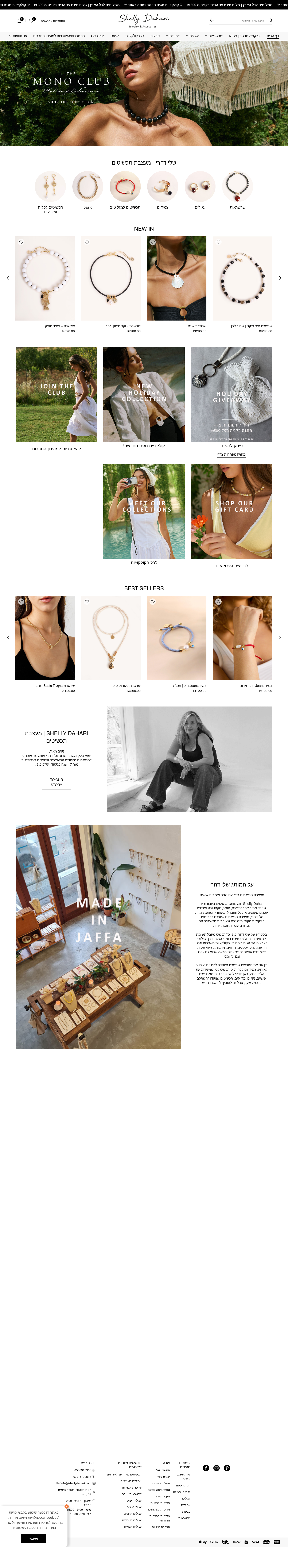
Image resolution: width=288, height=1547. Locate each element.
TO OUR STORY (56, 782)
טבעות (155, 36)
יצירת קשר (163, 1476)
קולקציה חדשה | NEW (244, 36)
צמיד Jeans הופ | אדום (256, 685)
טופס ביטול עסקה (159, 1489)
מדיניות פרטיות (160, 1503)
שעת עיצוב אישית (183, 1476)
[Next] (8, 278)
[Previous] (280, 278)
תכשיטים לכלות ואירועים (50, 209)
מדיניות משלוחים (159, 1509)
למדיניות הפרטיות (38, 1522)
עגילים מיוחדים (131, 1520)
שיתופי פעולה (181, 1492)
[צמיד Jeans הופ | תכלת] (176, 638)
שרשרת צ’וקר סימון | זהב (123, 325)
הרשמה (45, 20)
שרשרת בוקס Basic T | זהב (55, 685)
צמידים (175, 36)
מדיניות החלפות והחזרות (159, 1518)
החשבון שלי (162, 1470)
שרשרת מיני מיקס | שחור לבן (251, 325)
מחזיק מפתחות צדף (231, 454)
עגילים (194, 36)
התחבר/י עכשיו (28, 1492)
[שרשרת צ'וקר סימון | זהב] (111, 278)
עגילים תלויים (132, 1526)
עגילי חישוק (134, 1500)
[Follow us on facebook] (206, 1468)
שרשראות (216, 36)
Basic (115, 36)
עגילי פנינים (134, 1507)
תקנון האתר (162, 1496)
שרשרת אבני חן (131, 1487)
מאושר (34, 1538)
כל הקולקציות (134, 36)
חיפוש (212, 20)
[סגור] (67, 1506)
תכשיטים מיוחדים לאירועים (124, 1474)
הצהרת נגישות (161, 1527)
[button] (218, 242)
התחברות (59, 20)
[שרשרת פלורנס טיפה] (111, 638)
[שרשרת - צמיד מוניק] (45, 278)
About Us (20, 36)
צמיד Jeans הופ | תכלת (189, 685)
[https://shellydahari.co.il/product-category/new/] (144, 93)
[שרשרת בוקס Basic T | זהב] (45, 638)
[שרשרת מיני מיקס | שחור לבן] (242, 278)
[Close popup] (12, 1439)
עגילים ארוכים (132, 1513)
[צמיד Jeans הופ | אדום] (242, 638)
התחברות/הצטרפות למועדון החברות (59, 36)
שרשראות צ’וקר (131, 1494)
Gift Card (97, 36)
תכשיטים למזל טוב (125, 207)
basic (87, 207)
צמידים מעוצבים (130, 1481)
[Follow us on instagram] (216, 1468)
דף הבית (273, 36)
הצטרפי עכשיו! (42, 1480)
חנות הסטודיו (182, 1485)
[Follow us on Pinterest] (227, 1468)
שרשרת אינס (197, 325)
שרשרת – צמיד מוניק (60, 325)
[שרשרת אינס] (176, 278)
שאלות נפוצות (161, 1483)
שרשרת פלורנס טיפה (125, 685)
